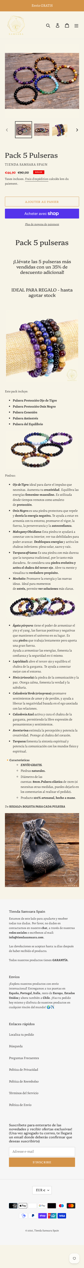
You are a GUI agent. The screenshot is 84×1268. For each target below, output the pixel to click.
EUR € (40, 1190)
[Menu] (76, 25)
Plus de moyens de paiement (42, 224)
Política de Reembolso (24, 1081)
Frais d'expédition (36, 179)
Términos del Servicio (23, 1093)
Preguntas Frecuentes (24, 1058)
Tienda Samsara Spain (46, 1230)
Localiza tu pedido (21, 1034)
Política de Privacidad (23, 1069)
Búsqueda (16, 1046)
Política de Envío (20, 1105)
